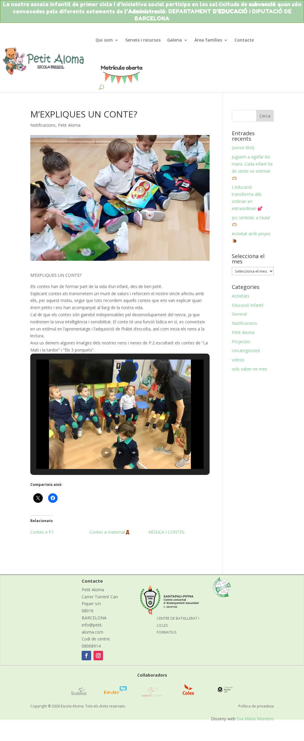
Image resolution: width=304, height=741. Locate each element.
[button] (106, 452)
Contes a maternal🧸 (109, 532)
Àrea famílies (208, 40)
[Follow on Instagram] (98, 655)
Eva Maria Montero (255, 718)
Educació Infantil (247, 305)
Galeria (174, 40)
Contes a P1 (42, 532)
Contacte (244, 40)
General (239, 314)
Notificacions (43, 125)
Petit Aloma (69, 125)
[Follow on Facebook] (86, 655)
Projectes (241, 341)
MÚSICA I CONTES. (166, 532)
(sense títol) (243, 147)
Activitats (240, 296)
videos (238, 359)
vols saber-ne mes (249, 369)
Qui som (104, 40)
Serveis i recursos (143, 40)
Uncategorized (246, 350)
